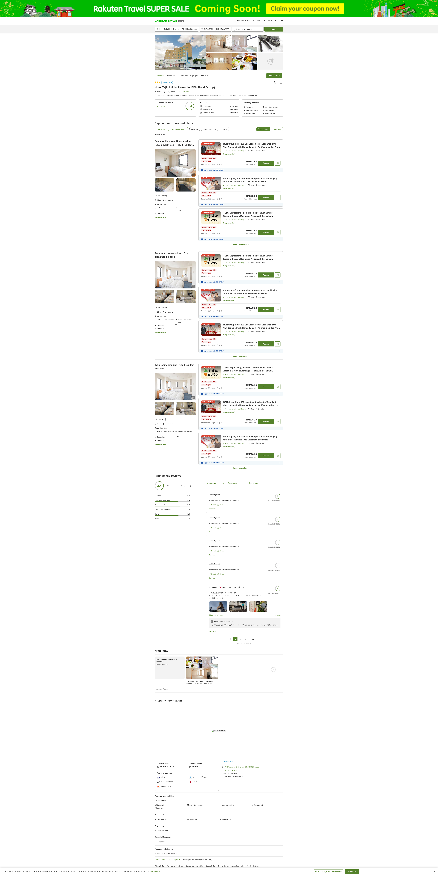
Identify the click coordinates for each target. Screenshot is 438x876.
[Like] (275, 82)
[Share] (281, 82)
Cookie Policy (155, 871)
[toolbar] (215, 29)
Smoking (224, 129)
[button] (166, 21)
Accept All (352, 872)
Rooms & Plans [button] (172, 76)
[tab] (263, 129)
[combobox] (177, 29)
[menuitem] (244, 20)
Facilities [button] (204, 76)
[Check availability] (277, 163)
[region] (219, 872)
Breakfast (194, 129)
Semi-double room (209, 129)
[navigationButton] (230, 639)
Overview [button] (160, 76)
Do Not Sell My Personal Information (328, 872)
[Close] (434, 871)
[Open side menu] (281, 21)
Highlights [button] (194, 76)
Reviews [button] (184, 76)
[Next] (273, 669)
